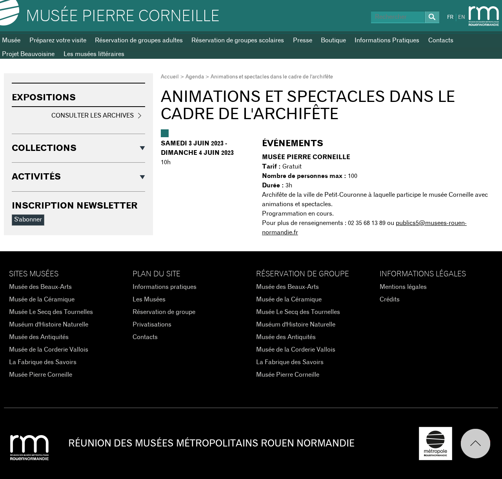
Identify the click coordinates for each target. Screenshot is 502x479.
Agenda (195, 77)
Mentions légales (403, 287)
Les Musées (149, 299)
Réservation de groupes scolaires (237, 40)
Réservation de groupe (164, 312)
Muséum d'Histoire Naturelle (48, 324)
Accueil (170, 77)
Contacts (440, 40)
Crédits (390, 299)
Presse (302, 40)
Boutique (333, 40)
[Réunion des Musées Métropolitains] (484, 16)
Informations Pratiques (387, 40)
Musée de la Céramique (42, 299)
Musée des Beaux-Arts (40, 287)
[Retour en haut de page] (479, 443)
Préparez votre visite (57, 40)
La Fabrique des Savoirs (42, 362)
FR (450, 17)
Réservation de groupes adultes (139, 40)
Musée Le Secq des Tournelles (51, 312)
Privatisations (152, 324)
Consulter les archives (92, 115)
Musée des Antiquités (39, 337)
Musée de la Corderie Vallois (48, 350)
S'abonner (28, 219)
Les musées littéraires (94, 54)
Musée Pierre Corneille (123, 16)
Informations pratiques (164, 287)
